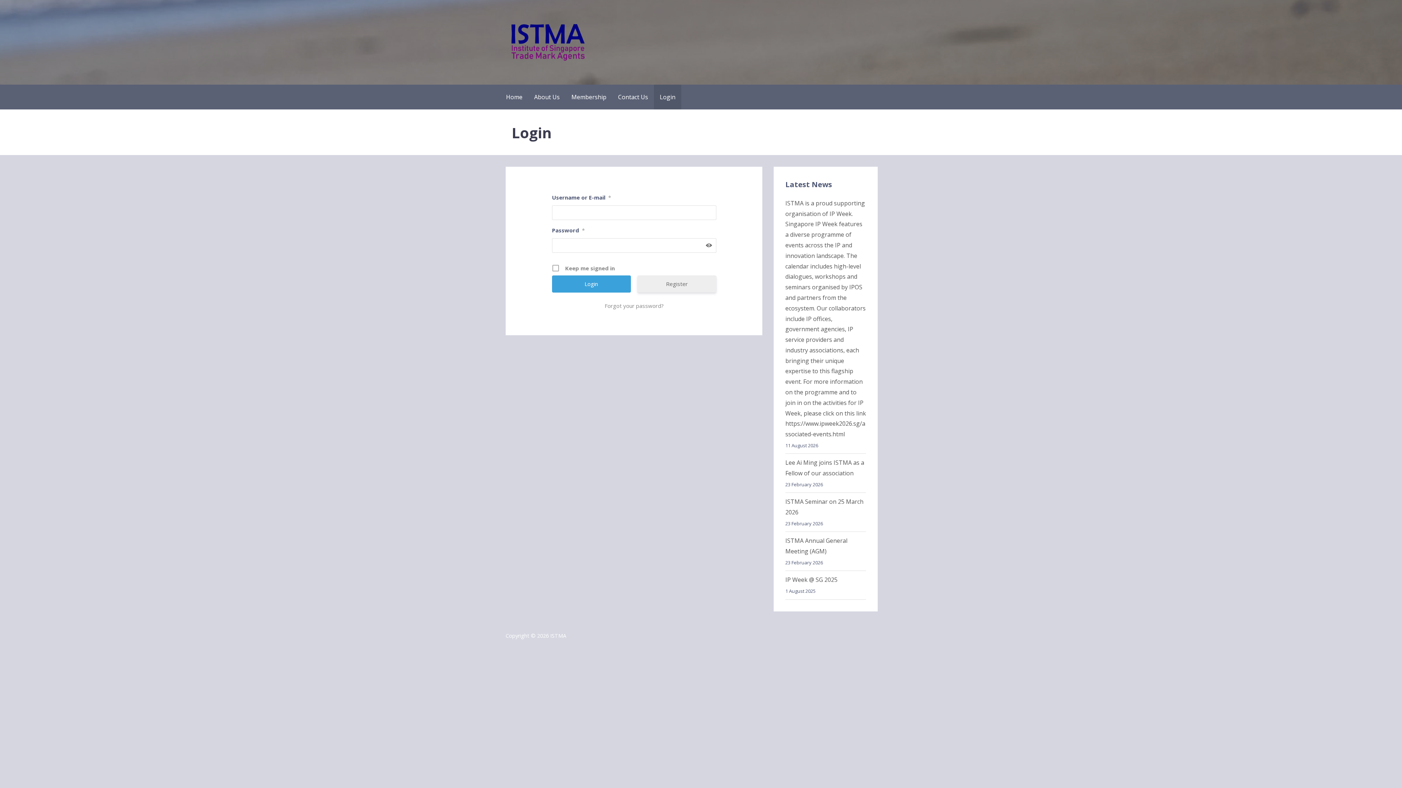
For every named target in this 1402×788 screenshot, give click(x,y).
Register (677, 283)
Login (667, 97)
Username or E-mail (581, 197)
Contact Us (633, 97)
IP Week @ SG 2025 (811, 580)
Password (568, 230)
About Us (547, 97)
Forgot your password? (634, 305)
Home (514, 97)
